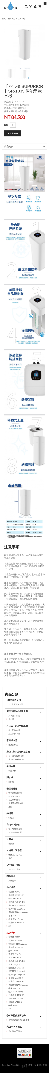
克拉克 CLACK (14, 954)
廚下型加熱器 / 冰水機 (17, 711)
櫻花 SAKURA (14, 916)
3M (9, 926)
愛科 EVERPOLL (15, 899)
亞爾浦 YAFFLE (15, 1002)
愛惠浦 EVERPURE (16, 902)
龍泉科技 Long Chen (16, 909)
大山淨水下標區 (14, 1027)
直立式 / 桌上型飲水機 (17, 726)
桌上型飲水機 (14, 730)
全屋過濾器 (12, 788)
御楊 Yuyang (13, 1005)
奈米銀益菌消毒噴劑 (16, 1015)
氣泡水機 (11, 766)
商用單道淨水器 (15, 832)
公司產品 (11, 19)
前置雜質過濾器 (15, 793)
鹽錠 (10, 807)
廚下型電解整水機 (16, 759)
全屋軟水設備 (14, 800)
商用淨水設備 (13, 824)
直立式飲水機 (14, 734)
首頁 (4, 19)
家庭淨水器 (12, 740)
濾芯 (10, 858)
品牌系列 (21, 19)
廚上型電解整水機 (16, 756)
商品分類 (11, 694)
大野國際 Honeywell (16, 905)
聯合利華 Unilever (15, 999)
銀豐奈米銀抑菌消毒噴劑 (18, 1020)
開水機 (10, 777)
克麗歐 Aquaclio (15, 941)
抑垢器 (10, 813)
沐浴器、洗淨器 (14, 850)
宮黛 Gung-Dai (14, 964)
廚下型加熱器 (14, 716)
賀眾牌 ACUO (14, 892)
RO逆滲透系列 (14, 700)
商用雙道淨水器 (15, 829)
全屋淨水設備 (14, 796)
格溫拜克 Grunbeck (16, 968)
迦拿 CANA (13, 951)
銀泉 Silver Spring (15, 919)
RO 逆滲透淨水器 (15, 705)
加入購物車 (12, 133)
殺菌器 (10, 839)
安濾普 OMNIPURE (16, 981)
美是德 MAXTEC (15, 978)
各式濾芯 (11, 887)
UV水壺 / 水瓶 (13, 865)
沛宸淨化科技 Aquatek (17, 944)
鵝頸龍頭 (11, 876)
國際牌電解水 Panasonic (18, 912)
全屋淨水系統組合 (16, 803)
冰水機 (11, 719)
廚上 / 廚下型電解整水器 (18, 751)
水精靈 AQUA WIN (16, 895)
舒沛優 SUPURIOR (16, 923)
